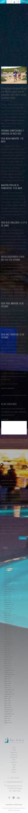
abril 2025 (7, 580)
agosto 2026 (8, 552)
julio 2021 (7, 648)
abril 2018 (7, 705)
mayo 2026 (7, 558)
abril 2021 (7, 655)
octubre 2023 (8, 606)
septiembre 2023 (9, 609)
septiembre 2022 (9, 626)
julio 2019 (7, 679)
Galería (14, 765)
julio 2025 (7, 573)
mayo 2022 (7, 633)
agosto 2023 (8, 611)
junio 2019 (7, 681)
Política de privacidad (14, 810)
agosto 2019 (7, 676)
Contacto (14, 770)
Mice (14, 760)
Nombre (4, 437)
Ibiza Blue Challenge (14, 233)
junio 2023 (7, 615)
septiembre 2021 (9, 644)
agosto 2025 (8, 571)
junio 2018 (7, 701)
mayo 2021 (7, 652)
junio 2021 (7, 650)
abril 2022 (7, 635)
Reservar (14, 772)
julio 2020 (7, 661)
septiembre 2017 (9, 714)
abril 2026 (7, 560)
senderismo (11, 360)
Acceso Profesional (7, 808)
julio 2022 (7, 628)
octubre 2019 (8, 672)
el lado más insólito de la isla (16, 326)
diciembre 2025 (9, 565)
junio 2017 (7, 720)
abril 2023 (7, 617)
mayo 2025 (7, 578)
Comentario (5, 419)
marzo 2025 (7, 582)
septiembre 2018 (9, 694)
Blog (14, 767)
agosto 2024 (8, 591)
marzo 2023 (7, 619)
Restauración (14, 757)
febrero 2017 (8, 722)
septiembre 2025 (9, 569)
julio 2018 (7, 698)
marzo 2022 (7, 637)
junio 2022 (7, 630)
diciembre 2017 (9, 709)
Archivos (14, 384)
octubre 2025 (8, 567)
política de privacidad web (9, 533)
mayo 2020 (7, 665)
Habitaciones (14, 752)
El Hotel (14, 750)
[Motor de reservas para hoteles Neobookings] (17, 804)
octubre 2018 (8, 692)
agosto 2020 (8, 659)
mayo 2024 (7, 598)
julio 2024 (7, 593)
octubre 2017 (8, 711)
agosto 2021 (7, 646)
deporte (20, 364)
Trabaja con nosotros (19, 808)
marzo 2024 (7, 602)
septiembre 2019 (9, 674)
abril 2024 (7, 600)
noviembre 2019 (9, 670)
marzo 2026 (7, 563)
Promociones (14, 762)
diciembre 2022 (9, 622)
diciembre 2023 (9, 604)
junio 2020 (7, 663)
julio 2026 (7, 554)
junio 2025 (7, 576)
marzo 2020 (8, 668)
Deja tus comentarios (7, 388)
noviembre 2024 (9, 584)
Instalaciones (14, 755)
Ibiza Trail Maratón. (7, 314)
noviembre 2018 (9, 690)
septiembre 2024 (9, 589)
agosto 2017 (7, 716)
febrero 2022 (8, 639)
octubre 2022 (8, 624)
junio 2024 (7, 595)
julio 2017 (7, 718)
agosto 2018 (7, 696)
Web (2, 458)
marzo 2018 (7, 707)
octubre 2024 (8, 587)
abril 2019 (7, 685)
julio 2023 (7, 613)
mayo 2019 (7, 683)
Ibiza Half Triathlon (7, 348)
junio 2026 (7, 556)
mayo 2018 (7, 703)
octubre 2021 (8, 641)
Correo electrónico (7, 447)
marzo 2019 (7, 687)
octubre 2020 (8, 657)
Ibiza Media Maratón (11, 174)
